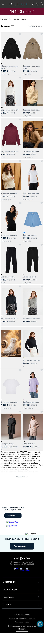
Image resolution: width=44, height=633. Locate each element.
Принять (22, 629)
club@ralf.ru (22, 558)
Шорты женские (30, 235)
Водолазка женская (9, 110)
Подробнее (11, 515)
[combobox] (31, 26)
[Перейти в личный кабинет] (37, 5)
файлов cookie (16, 619)
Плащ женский (7, 444)
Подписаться (20, 546)
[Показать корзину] (41, 5)
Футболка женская (31, 193)
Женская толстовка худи (9, 67)
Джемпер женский (31, 152)
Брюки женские (7, 277)
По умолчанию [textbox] (34, 26)
